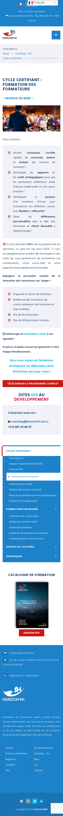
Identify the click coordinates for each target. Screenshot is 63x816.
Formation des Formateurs (24, 477)
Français (38, 2)
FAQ (7, 770)
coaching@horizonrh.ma (28, 421)
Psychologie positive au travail (25, 490)
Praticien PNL (16, 469)
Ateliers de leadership (20, 527)
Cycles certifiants (18, 451)
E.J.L (36, 765)
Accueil (9, 748)
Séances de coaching (20, 547)
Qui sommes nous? (43, 748)
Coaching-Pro (16, 458)
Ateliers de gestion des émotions (26, 539)
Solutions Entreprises (16, 753)
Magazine (10, 759)
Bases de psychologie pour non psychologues (33, 495)
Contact (38, 770)
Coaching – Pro (42, 753)
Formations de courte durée (24, 516)
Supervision (14, 556)
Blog (36, 759)
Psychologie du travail (20, 484)
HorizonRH (41, 809)
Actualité (10, 765)
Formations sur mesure (22, 509)
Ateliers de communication (23, 522)
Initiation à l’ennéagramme (23, 501)
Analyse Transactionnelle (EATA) (25, 464)
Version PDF (31, 633)
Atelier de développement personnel (28, 533)
